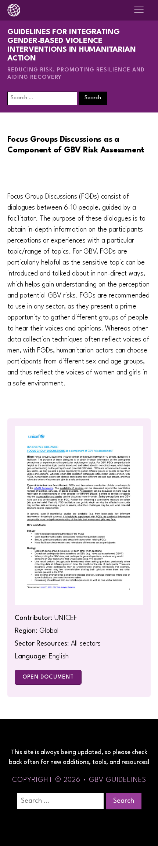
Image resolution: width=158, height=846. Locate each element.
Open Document (48, 677)
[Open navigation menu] (139, 10)
